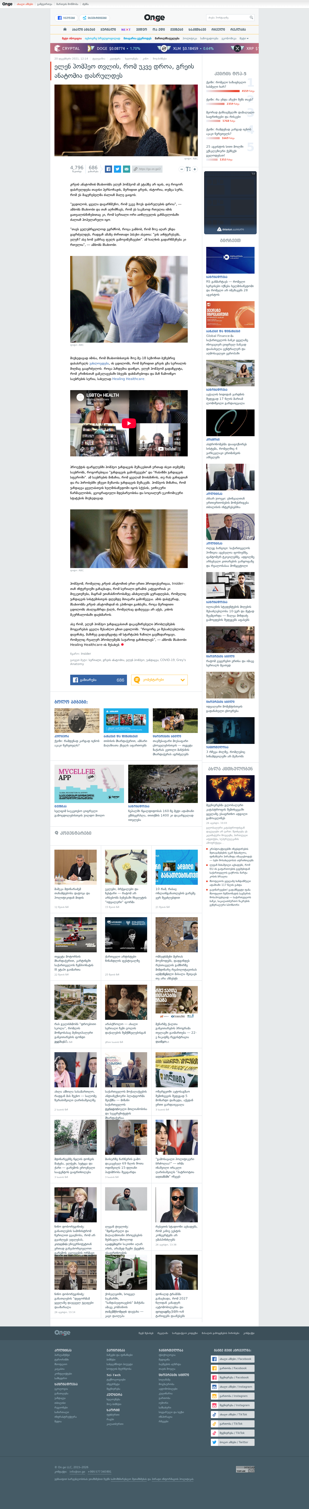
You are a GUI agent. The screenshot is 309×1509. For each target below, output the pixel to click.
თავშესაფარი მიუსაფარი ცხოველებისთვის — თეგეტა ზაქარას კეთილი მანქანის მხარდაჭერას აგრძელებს (177, 732)
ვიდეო (141, 29)
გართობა (164, 1398)
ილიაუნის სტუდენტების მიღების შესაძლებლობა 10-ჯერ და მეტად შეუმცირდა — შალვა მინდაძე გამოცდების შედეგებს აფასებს (230, 597)
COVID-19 (167, 660)
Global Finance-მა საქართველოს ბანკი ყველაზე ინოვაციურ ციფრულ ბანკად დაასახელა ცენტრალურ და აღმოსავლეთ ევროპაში (230, 328)
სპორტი (113, 1410)
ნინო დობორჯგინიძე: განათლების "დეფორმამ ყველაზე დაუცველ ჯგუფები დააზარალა (75, 1284)
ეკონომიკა (229, 38)
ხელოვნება (131, 58)
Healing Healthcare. (128, 379)
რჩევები (163, 1421)
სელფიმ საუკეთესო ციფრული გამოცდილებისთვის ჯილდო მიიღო (91, 791)
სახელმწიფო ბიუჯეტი (120, 1364)
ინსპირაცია (165, 1416)
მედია (58, 1421)
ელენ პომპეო (135, 660)
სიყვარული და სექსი (171, 1412)
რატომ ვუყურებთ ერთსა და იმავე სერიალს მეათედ (230, 647)
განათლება (61, 1393)
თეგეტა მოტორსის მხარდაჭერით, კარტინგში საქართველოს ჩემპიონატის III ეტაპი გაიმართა (75, 946)
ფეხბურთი (113, 1414)
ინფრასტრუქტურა (65, 1416)
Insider (86, 654)
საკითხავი (197, 29)
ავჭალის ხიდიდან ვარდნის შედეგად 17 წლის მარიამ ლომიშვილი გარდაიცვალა (230, 382)
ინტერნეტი (113, 1384)
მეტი (243, 38)
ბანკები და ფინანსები (120, 1355)
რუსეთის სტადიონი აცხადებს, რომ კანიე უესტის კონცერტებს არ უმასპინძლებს (176, 1217)
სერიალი (95, 660)
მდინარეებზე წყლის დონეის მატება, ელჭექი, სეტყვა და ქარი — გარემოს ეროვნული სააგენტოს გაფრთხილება (75, 1149)
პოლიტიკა (190, 38)
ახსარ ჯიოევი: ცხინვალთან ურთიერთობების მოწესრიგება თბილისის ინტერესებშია (230, 486)
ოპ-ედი (159, 29)
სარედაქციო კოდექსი (185, 1333)
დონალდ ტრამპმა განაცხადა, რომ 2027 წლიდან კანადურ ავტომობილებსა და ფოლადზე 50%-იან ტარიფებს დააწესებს (176, 1284)
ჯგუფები (68, 18)
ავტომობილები (168, 1388)
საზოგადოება (209, 38)
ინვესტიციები (97, 18)
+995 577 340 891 (99, 1471)
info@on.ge (77, 1471)
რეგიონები (61, 1407)
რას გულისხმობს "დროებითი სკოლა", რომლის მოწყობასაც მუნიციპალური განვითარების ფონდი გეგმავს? (75, 1014)
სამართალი (61, 1412)
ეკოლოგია (61, 1388)
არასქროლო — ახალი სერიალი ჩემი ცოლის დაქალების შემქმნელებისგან (126, 1014)
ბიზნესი (111, 1359)
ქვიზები (176, 29)
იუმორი (163, 1402)
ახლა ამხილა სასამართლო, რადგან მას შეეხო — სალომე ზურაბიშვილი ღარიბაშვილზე (75, 1082)
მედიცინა (164, 1359)
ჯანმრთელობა (171, 1350)
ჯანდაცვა (152, 660)
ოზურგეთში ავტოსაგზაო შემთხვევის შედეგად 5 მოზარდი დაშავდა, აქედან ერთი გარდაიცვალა (176, 1082)
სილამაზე (164, 1379)
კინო (145, 58)
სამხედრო (60, 1378)
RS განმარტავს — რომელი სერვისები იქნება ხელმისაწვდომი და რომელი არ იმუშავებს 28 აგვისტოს (230, 272)
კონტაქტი (249, 1333)
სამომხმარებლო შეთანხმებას (129, 1479)
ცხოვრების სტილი (174, 1375)
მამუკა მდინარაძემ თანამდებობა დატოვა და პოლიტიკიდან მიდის (75, 879)
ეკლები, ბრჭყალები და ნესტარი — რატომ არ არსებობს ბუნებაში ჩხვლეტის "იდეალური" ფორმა (126, 879)
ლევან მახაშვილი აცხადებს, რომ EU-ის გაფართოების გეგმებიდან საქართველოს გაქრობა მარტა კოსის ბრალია (230, 870)
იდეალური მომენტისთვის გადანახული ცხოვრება (230, 692)
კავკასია (59, 1368)
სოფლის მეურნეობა (119, 1368)
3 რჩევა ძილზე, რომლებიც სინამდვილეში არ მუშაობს (230, 737)
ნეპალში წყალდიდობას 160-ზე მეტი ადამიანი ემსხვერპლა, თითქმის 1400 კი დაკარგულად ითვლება (165, 793)
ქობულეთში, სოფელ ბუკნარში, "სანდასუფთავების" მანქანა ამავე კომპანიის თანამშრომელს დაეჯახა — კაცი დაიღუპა (126, 1284)
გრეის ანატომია (113, 660)
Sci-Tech (114, 1375)
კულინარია (166, 1393)
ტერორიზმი (61, 1359)
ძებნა (85, 4)
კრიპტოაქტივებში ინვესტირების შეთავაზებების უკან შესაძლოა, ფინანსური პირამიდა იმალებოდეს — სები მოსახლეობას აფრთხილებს (232, 854)
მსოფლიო (60, 1364)
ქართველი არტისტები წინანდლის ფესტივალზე (126, 946)
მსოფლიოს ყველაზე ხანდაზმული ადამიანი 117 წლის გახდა (230, 883)
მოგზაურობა (166, 1384)
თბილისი (60, 1402)
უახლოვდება (99, 363)
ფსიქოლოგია (167, 1355)
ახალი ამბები (25, 4)
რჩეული (218, 29)
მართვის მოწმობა (67, 4)
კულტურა (115, 58)
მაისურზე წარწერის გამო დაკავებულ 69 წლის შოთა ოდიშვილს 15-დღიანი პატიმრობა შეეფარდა (126, 1149)
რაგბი (110, 1419)
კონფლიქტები (63, 1373)
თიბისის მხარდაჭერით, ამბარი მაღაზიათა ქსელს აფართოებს (128, 728)
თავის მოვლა (167, 1368)
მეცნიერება (113, 1388)
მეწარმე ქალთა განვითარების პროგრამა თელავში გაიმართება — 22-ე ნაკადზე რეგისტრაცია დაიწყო (176, 1014)
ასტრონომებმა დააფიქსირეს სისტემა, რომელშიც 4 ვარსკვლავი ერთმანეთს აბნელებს (230, 434)
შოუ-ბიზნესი (160, 58)
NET (126, 29)
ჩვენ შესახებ (146, 1333)
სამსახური (165, 1407)
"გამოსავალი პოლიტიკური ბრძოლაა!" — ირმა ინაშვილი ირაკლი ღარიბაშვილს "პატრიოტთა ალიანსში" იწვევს (176, 1149)
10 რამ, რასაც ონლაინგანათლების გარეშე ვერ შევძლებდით (176, 879)
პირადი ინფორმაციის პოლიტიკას (172, 1479)
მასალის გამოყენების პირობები (220, 1333)
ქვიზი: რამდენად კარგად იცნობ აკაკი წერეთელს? (79, 728)
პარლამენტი (62, 1355)
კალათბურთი (115, 1424)
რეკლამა (238, 29)
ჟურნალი (108, 29)
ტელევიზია (98, 58)
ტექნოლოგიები (116, 1379)
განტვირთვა (44, 4)
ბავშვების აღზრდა (170, 1364)
